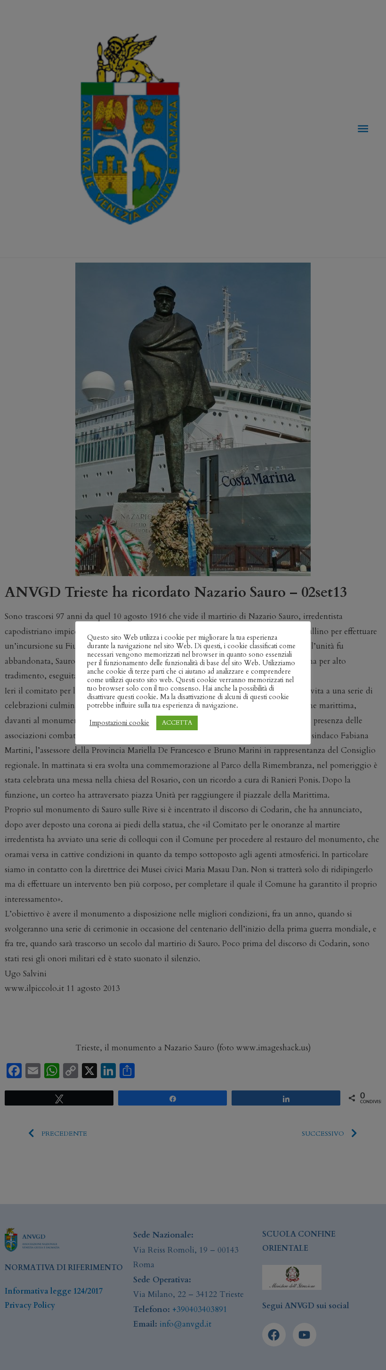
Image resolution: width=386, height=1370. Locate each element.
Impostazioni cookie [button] (119, 722)
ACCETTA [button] (177, 722)
